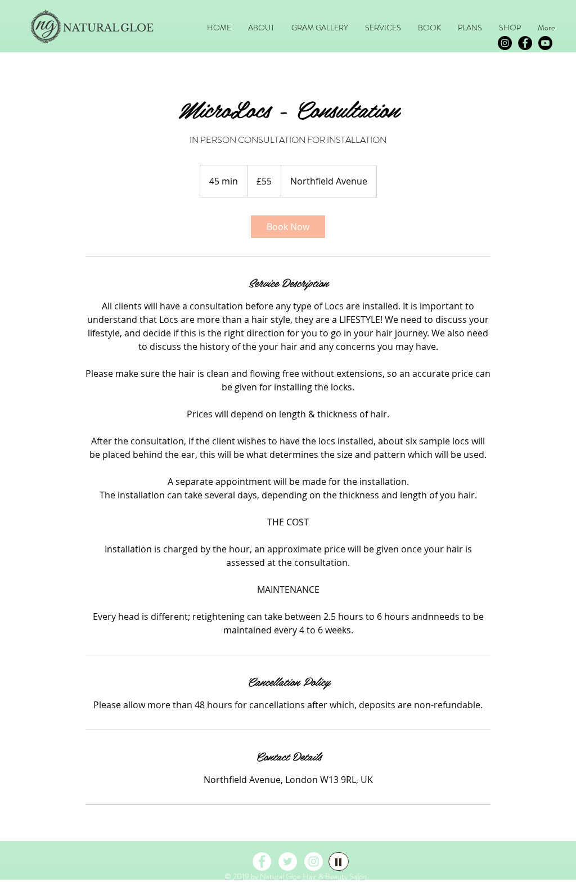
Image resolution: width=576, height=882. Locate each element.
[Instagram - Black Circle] (505, 43)
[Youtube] (545, 43)
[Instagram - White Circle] (313, 861)
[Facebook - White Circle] (262, 861)
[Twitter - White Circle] (287, 861)
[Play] (338, 861)
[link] (288, 226)
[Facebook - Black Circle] (525, 43)
